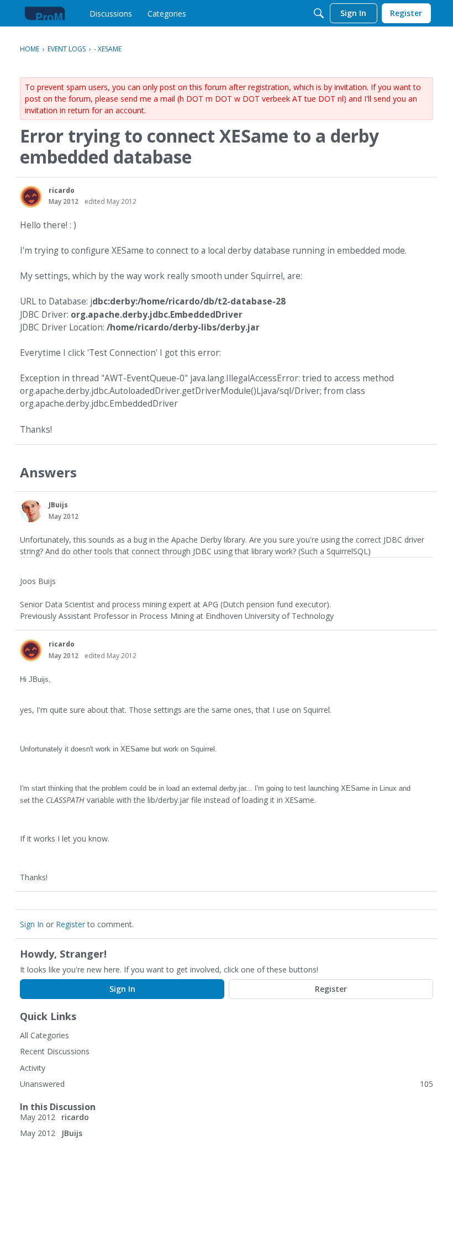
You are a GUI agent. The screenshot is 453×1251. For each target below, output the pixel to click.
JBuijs (58, 504)
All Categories (44, 1035)
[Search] (319, 13)
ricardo (62, 190)
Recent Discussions (54, 1051)
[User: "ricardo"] (31, 197)
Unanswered (42, 1084)
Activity (32, 1068)
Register (70, 924)
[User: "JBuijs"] (31, 511)
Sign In (32, 924)
